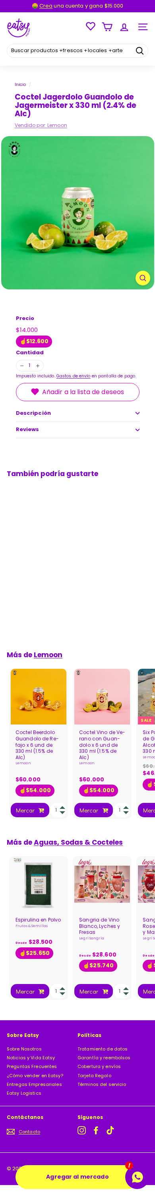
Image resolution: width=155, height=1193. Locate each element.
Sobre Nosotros (24, 1049)
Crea (45, 6)
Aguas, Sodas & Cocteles (78, 842)
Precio (25, 318)
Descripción (33, 413)
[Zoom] (143, 278)
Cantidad (30, 353)
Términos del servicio (102, 1084)
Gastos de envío (73, 376)
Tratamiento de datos (103, 1049)
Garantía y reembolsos (104, 1057)
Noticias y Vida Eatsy (31, 1057)
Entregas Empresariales (34, 1084)
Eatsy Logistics (24, 1093)
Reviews (27, 429)
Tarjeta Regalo (94, 1075)
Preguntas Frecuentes (32, 1066)
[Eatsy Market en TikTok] (110, 1130)
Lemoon (57, 125)
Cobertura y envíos (99, 1066)
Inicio (20, 85)
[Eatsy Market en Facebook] (96, 1130)
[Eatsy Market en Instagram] (82, 1130)
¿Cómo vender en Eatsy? (35, 1075)
